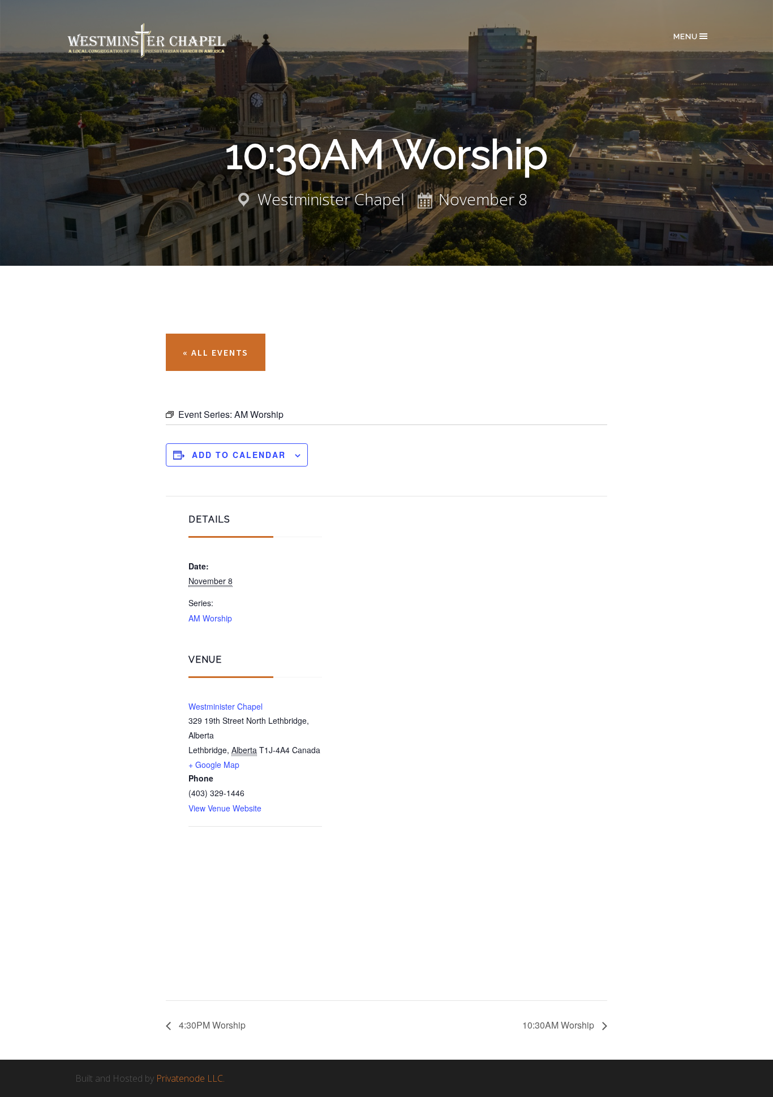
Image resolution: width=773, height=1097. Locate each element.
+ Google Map (213, 764)
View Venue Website (224, 808)
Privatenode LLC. (190, 1078)
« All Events (215, 352)
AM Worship (210, 618)
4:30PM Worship (211, 1024)
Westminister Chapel (225, 706)
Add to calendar (239, 454)
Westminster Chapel (163, 40)
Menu (685, 36)
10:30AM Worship (559, 1024)
